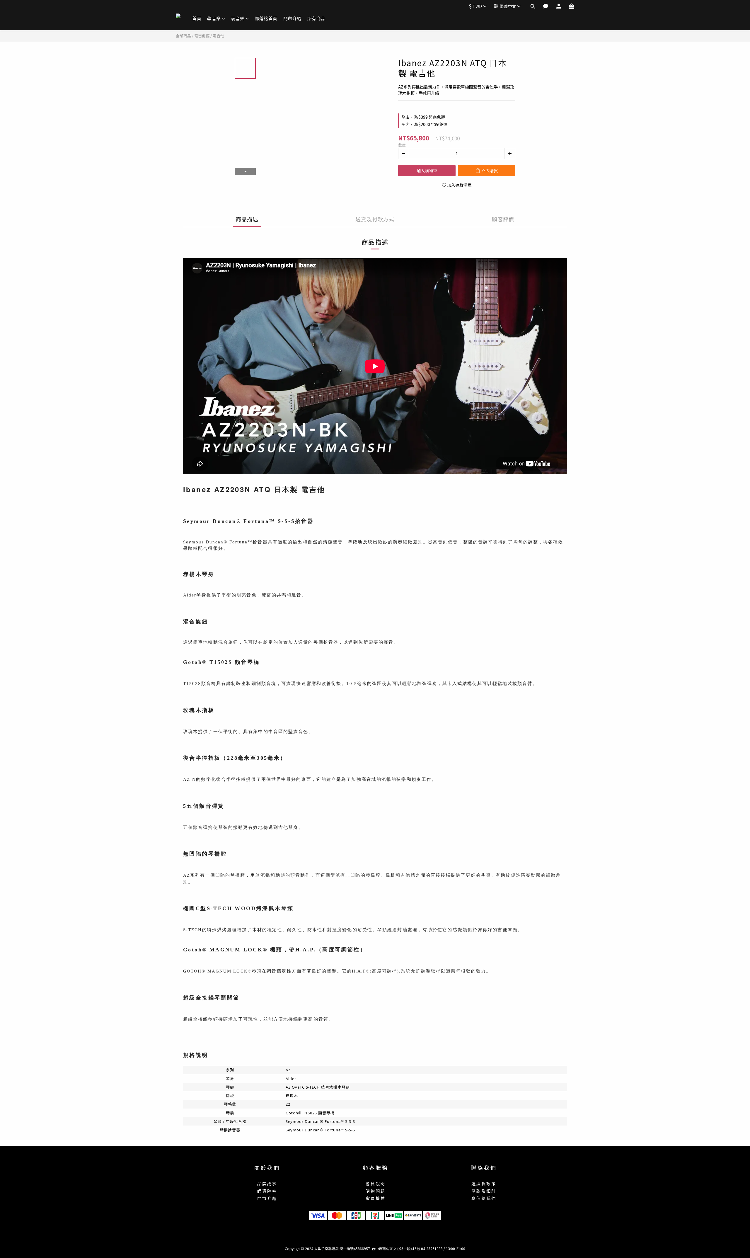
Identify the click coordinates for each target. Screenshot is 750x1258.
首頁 (196, 18)
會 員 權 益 (375, 1198)
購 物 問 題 (375, 1191)
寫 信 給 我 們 (483, 1198)
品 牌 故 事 (266, 1183)
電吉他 (218, 35)
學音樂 (214, 18)
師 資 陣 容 (266, 1191)
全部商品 (183, 35)
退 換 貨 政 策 (483, 1183)
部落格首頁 (266, 18)
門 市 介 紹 (266, 1198)
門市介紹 (292, 18)
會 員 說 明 (375, 1183)
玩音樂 (238, 18)
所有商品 (316, 18)
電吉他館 (201, 35)
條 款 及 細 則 (483, 1191)
